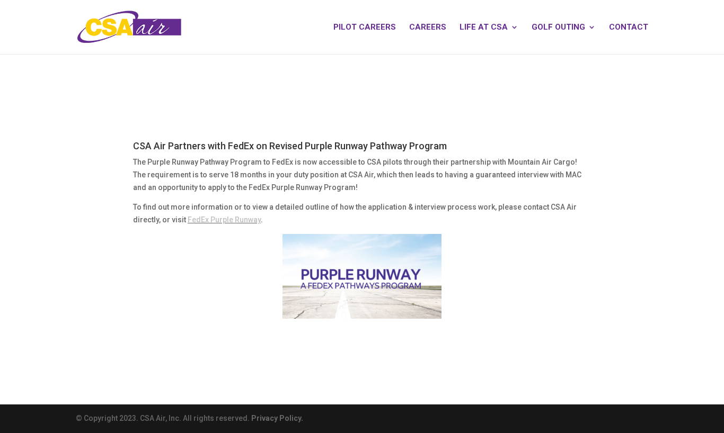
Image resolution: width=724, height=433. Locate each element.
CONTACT (628, 27)
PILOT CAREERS (364, 27)
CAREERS (427, 27)
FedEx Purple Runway (224, 219)
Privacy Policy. (277, 418)
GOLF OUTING (558, 27)
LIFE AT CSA (484, 27)
